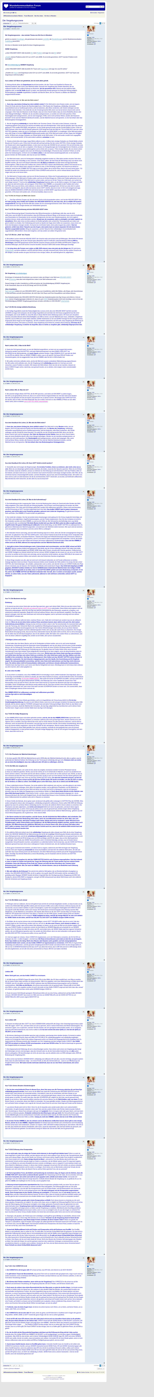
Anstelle (8, 57)
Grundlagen (20, 39)
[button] (104, 23)
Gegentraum (44, 69)
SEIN (45, 299)
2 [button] (102, 23)
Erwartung (12, 279)
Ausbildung (8, 41)
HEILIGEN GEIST (65, 277)
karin (88, 32)
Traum (16, 73)
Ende (7, 299)
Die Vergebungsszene (12, 20)
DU (32, 53)
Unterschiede (9, 250)
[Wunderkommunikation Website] (6, 6)
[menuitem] (14, 12)
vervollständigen (21, 273)
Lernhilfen (46, 39)
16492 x (94, 42)
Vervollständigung (14, 65)
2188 (93, 37)
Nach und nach (10, 291)
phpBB (49, 1375)
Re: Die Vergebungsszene (13, 265)
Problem (39, 53)
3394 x (99, 41)
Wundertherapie (57, 39)
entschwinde (65, 301)
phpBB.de (60, 1377)
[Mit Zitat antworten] (83, 27)
